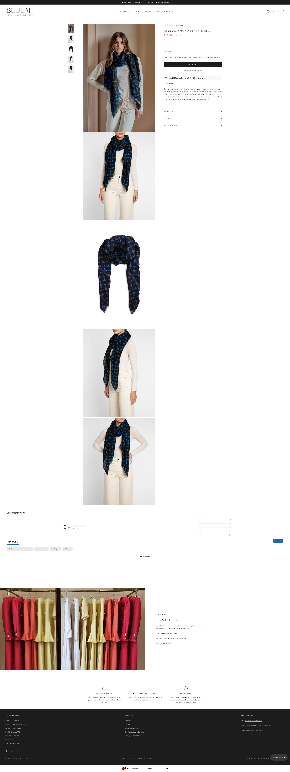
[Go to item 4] (71, 60)
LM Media (151, 758)
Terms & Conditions (132, 728)
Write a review (278, 541)
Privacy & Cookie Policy (133, 736)
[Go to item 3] (71, 49)
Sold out (193, 65)
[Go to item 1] (71, 28)
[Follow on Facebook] (6, 751)
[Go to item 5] (71, 69)
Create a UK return (12, 721)
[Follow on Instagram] (12, 751)
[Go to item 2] (71, 39)
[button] (214, 519)
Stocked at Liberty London (134, 732)
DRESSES (147, 11)
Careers (128, 724)
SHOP (137, 11)
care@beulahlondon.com (168, 633)
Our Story (128, 721)
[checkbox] (67, 549)
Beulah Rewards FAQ (12, 732)
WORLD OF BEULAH (164, 11)
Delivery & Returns (12, 736)
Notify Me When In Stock (193, 70)
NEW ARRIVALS (123, 11)
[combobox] (132, 768)
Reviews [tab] (12, 541)
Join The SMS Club (12, 743)
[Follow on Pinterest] (18, 751)
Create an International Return (16, 724)
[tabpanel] (145, 564)
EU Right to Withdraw (13, 728)
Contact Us (9, 739)
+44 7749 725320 (165, 643)
